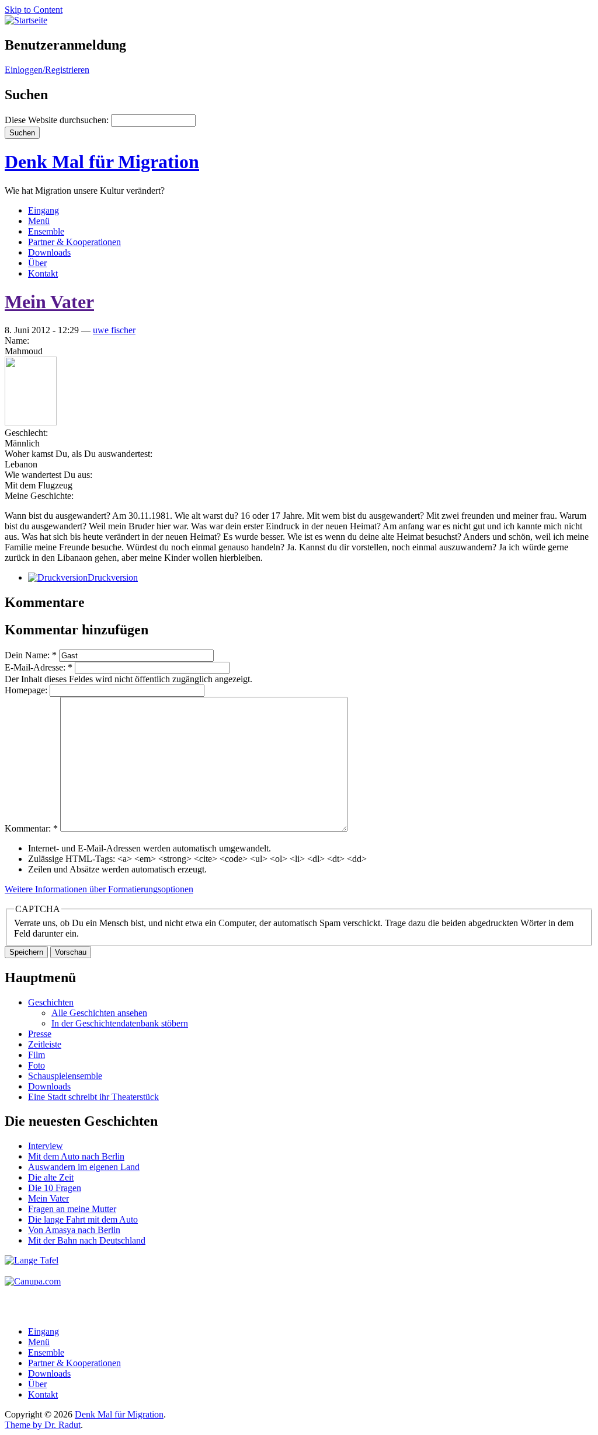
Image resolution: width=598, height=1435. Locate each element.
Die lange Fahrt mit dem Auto (83, 1219)
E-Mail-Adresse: (38, 667)
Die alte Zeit (51, 1177)
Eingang (43, 210)
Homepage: (27, 690)
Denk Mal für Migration (102, 161)
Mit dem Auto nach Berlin (76, 1156)
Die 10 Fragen (54, 1188)
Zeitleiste (44, 1044)
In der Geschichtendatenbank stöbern (119, 1023)
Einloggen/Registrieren (47, 70)
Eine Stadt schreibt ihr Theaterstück (93, 1097)
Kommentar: (31, 828)
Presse (39, 1034)
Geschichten (51, 1002)
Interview (45, 1146)
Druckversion (113, 577)
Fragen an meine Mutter (72, 1209)
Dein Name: (31, 655)
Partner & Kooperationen (74, 242)
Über (37, 263)
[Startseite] (26, 20)
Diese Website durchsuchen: (58, 120)
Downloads (49, 252)
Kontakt (43, 273)
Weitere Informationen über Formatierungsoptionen (99, 889)
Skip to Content (33, 10)
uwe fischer (114, 330)
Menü (39, 221)
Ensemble (46, 231)
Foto (36, 1065)
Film (36, 1055)
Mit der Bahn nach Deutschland (86, 1240)
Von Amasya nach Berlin (74, 1230)
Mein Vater (49, 301)
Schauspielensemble (65, 1076)
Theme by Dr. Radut (43, 1425)
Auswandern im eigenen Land (84, 1167)
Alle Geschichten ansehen (99, 1013)
